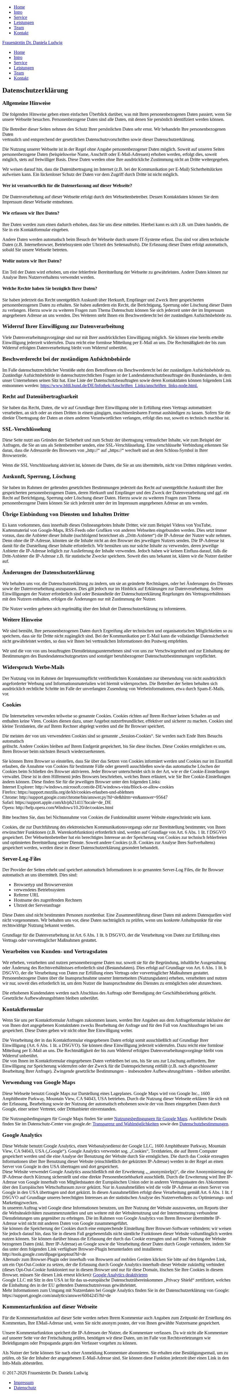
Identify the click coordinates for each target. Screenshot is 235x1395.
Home (19, 7)
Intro (18, 12)
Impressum (24, 1382)
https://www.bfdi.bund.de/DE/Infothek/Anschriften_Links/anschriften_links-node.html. (119, 385)
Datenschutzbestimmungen (203, 1123)
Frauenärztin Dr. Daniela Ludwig (32, 42)
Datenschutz (25, 1387)
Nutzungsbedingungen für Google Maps (150, 1118)
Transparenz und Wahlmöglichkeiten (126, 1123)
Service (20, 17)
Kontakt (21, 32)
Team (19, 27)
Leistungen (24, 22)
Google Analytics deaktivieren (120, 1274)
